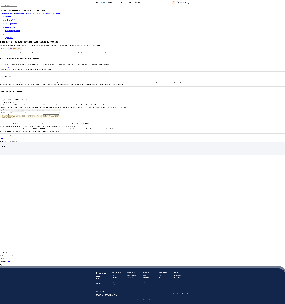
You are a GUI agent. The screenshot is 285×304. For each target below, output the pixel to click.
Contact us (2, 258)
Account (8, 17)
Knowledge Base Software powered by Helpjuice (142, 299)
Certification (145, 284)
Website (17, 13)
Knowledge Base (146, 277)
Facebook (98, 276)
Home (1, 13)
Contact (160, 277)
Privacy (170, 293)
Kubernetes (114, 277)
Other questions (11, 24)
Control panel (183, 2)
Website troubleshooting (25, 13)
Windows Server (115, 280)
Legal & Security (178, 275)
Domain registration (131, 275)
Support (144, 275)
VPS (6, 34)
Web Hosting (130, 277)
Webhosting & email (9, 13)
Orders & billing (11, 20)
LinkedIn (98, 280)
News (160, 275)
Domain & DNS (10, 27)
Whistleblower (177, 280)
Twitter (97, 278)
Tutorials (145, 282)
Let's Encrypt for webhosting (10, 67)
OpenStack (9, 38)
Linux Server (114, 282)
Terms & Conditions (177, 293)
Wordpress (129, 280)
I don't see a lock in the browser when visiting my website (46, 13)
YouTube (98, 283)
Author (8, 261)
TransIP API (145, 280)
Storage (113, 284)
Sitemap (160, 280)
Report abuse (177, 277)
